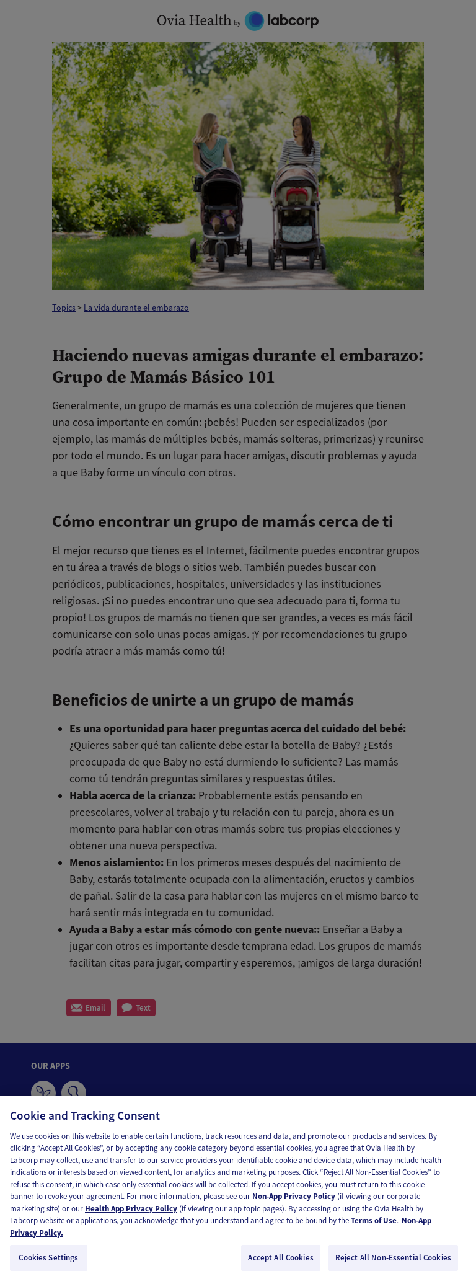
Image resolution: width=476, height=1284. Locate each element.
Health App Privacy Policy (131, 1208)
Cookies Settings (48, 1257)
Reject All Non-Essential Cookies (393, 1257)
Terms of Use (374, 1220)
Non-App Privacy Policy (293, 1196)
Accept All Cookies (280, 1257)
